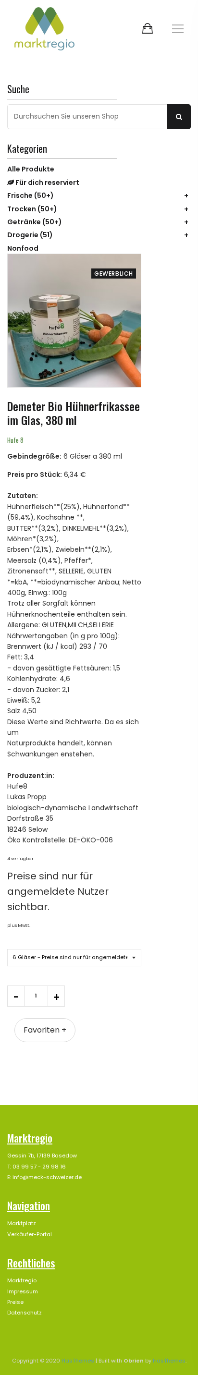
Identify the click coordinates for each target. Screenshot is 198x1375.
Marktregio (22, 1280)
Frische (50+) (30, 195)
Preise (15, 1302)
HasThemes (78, 1360)
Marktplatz (21, 1223)
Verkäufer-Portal (29, 1234)
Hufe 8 (15, 440)
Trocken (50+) (32, 209)
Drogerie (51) (30, 235)
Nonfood (22, 248)
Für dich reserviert (46, 182)
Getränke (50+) (34, 222)
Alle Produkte (30, 169)
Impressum (22, 1291)
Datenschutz (24, 1312)
